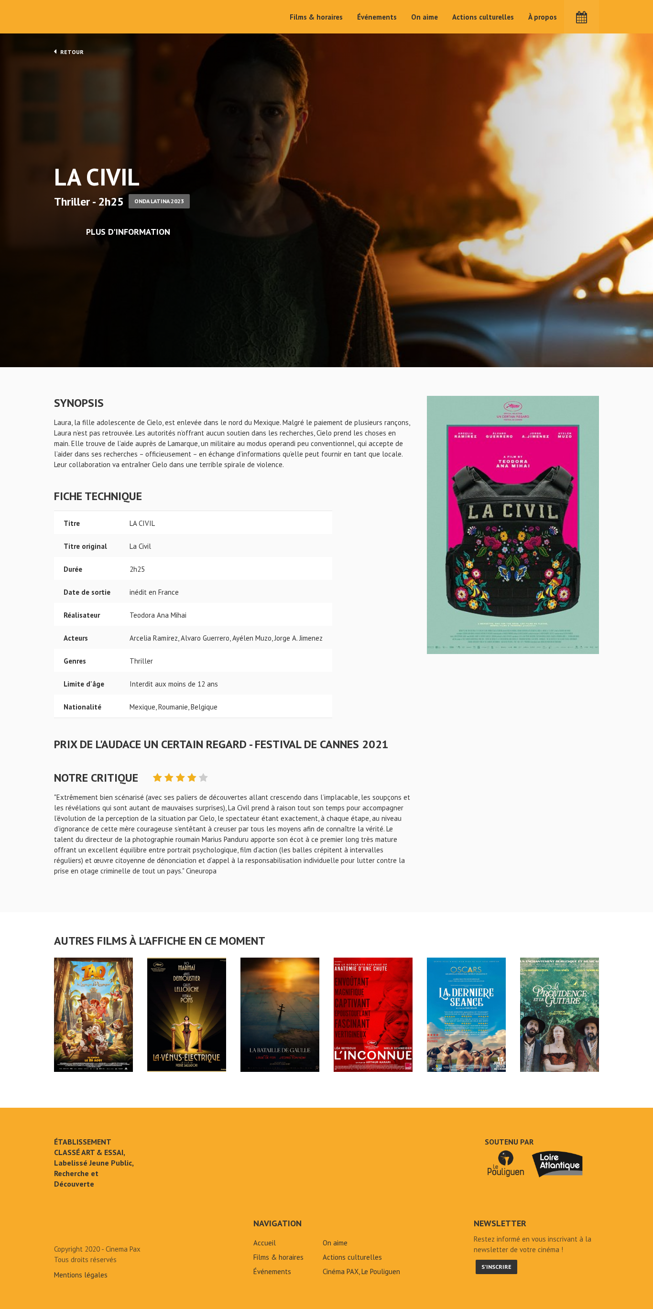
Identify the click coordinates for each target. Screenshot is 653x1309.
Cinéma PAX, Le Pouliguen (361, 1271)
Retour (71, 51)
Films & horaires (316, 17)
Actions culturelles (483, 17)
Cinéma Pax (83, 16)
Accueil (264, 1242)
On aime (424, 17)
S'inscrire (496, 1266)
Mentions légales (81, 1274)
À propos (542, 17)
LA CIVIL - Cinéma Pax (79, 1227)
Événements (377, 17)
